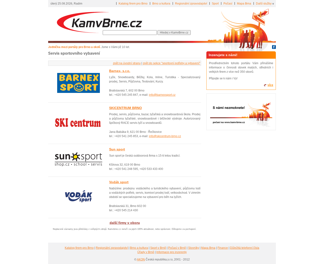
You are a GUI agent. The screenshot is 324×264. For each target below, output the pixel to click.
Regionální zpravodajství (191, 3)
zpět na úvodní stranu (127, 63)
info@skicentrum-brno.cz (165, 136)
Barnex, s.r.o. (119, 71)
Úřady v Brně (145, 252)
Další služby (264, 3)
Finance (223, 248)
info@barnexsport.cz (162, 94)
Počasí (227, 3)
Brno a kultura (161, 3)
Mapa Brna (244, 3)
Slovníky (193, 248)
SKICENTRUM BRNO (125, 108)
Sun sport (117, 149)
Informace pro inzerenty (171, 252)
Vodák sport (119, 182)
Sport (215, 3)
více (270, 85)
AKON (141, 259)
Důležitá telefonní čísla (244, 248)
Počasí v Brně (177, 248)
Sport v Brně (158, 248)
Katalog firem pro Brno (133, 3)
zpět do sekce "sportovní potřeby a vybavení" (171, 63)
